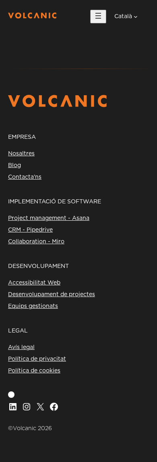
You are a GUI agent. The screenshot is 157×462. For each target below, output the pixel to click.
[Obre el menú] (98, 16)
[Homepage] (32, 16)
